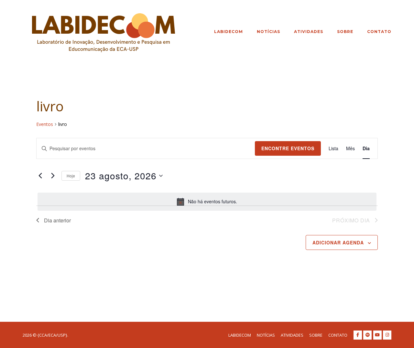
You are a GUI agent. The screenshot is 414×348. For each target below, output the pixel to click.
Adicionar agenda (338, 242)
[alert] (207, 202)
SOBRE (345, 31)
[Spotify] (367, 335)
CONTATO (379, 31)
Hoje (71, 175)
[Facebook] (358, 335)
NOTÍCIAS (268, 31)
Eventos (44, 124)
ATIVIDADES (308, 31)
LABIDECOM (228, 31)
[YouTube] (377, 335)
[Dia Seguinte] (53, 176)
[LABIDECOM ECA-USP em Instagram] (387, 335)
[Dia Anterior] (40, 176)
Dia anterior (57, 220)
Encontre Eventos (287, 148)
